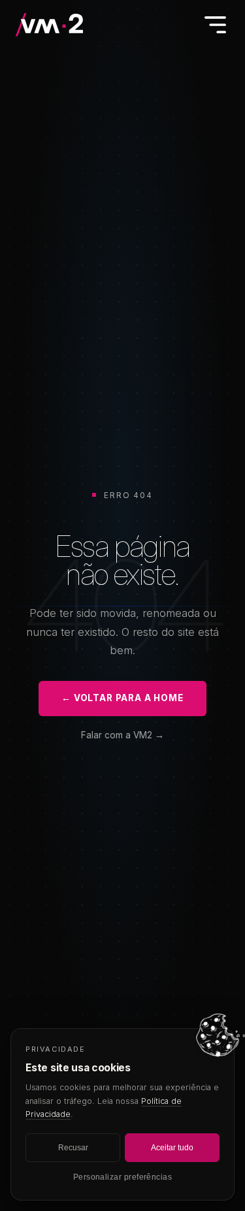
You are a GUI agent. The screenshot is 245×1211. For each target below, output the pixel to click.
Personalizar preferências (122, 1177)
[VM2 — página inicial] (50, 24)
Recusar (73, 1147)
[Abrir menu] (215, 24)
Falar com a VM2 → (122, 735)
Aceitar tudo (172, 1147)
